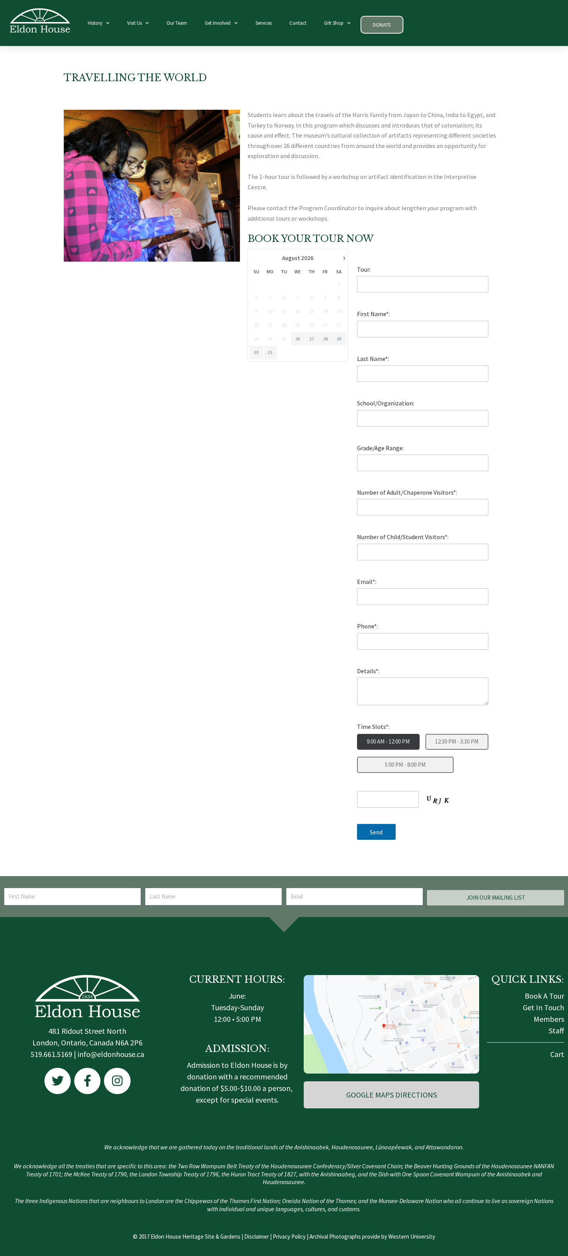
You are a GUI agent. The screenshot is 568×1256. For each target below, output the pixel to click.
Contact (297, 23)
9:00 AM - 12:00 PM (388, 741)
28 (325, 339)
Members (549, 1019)
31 (270, 352)
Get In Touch (543, 1007)
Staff (556, 1030)
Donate (382, 24)
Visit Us (134, 23)
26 (297, 339)
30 (256, 352)
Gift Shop (334, 23)
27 (311, 339)
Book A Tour (544, 996)
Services (263, 23)
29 (339, 339)
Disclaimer (256, 1236)
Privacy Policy (289, 1236)
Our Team (177, 23)
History (95, 23)
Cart (557, 1054)
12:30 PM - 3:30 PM (456, 741)
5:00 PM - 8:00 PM (405, 764)
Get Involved (218, 23)
